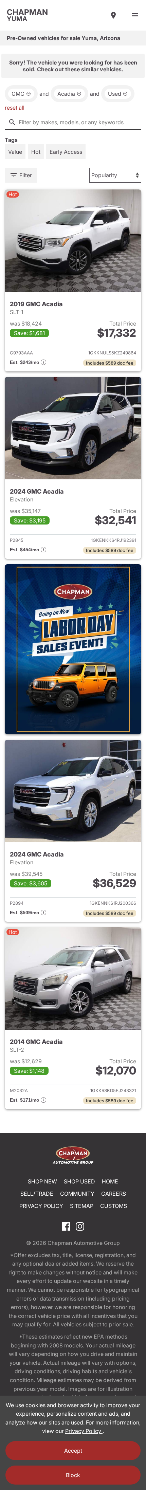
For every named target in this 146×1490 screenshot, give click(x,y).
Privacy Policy (41, 1205)
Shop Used (79, 1181)
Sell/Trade (36, 1193)
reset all (14, 107)
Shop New (42, 1181)
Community (77, 1193)
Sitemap (81, 1205)
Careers (113, 1193)
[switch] (135, 15)
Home (110, 1181)
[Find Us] (113, 15)
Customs (113, 1205)
